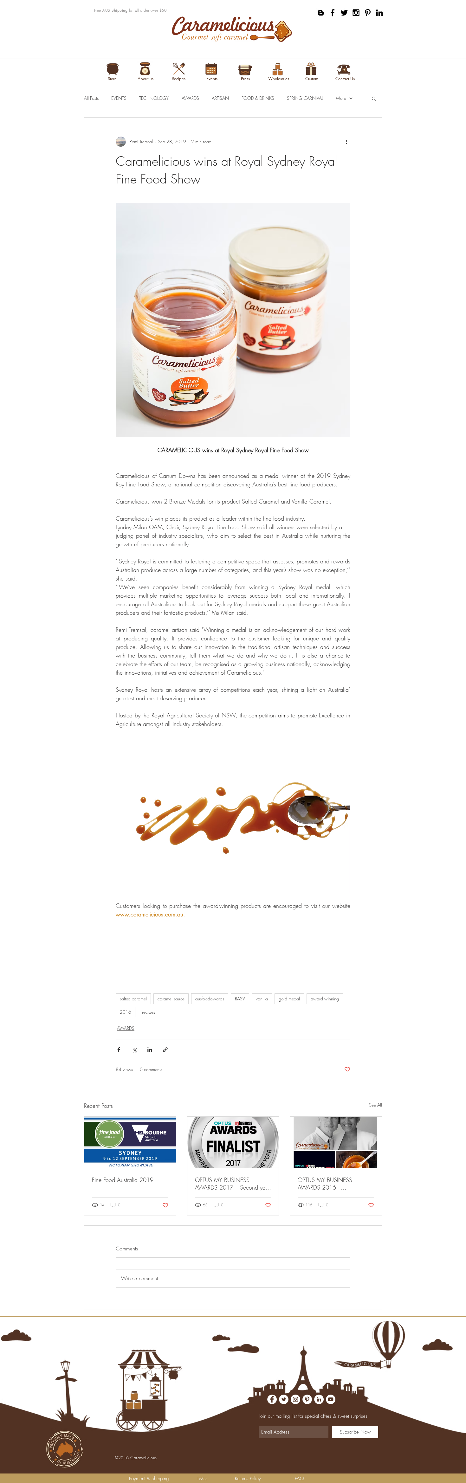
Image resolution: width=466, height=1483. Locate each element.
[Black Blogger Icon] (321, 12)
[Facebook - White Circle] (272, 1399)
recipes (148, 1012)
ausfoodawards (209, 999)
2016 (125, 1012)
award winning (325, 999)
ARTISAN (220, 98)
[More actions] (346, 141)
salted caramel (133, 999)
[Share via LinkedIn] (150, 1050)
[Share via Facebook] (119, 1050)
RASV (240, 999)
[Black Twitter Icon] (344, 12)
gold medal (289, 999)
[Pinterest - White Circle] (307, 1399)
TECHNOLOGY (154, 98)
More (341, 98)
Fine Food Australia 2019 (122, 1180)
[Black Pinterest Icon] (367, 12)
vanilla (262, 999)
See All (375, 1105)
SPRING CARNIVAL (305, 98)
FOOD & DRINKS (258, 98)
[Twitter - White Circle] (283, 1399)
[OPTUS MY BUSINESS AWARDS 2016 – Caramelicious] (336, 1142)
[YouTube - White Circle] (330, 1399)
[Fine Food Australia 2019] (130, 1142)
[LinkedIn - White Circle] (319, 1399)
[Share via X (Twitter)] (134, 1050)
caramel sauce (171, 999)
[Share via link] (165, 1050)
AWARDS (190, 98)
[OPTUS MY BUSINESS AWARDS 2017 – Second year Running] (233, 1142)
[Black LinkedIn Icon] (379, 12)
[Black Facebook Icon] (332, 12)
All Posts (91, 98)
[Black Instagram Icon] (356, 12)
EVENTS (118, 98)
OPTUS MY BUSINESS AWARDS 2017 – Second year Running (232, 1183)
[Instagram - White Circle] (295, 1399)
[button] (374, 98)
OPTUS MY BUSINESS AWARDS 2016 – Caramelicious (325, 1183)
